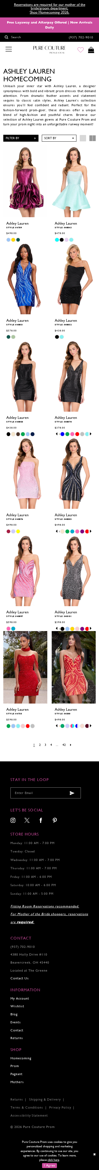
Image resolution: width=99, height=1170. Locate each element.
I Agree (49, 1165)
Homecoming (20, 1058)
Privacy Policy (60, 1107)
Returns (16, 1038)
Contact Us (19, 978)
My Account (19, 998)
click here (53, 1159)
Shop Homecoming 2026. (49, 12)
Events (15, 1022)
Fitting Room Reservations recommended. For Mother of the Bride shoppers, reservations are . (49, 914)
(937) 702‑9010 (22, 947)
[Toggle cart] (91, 50)
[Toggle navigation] (8, 49)
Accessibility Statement (29, 1115)
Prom (14, 1066)
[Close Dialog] (94, 1154)
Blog (14, 1014)
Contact (16, 1030)
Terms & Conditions (26, 1107)
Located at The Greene (28, 970)
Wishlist (17, 1006)
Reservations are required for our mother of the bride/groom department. (49, 6)
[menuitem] (13, 820)
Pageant (16, 1074)
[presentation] (25, 181)
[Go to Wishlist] (80, 50)
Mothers (17, 1082)
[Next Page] (71, 744)
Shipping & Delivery (45, 1099)
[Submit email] (72, 793)
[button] (21, 138)
